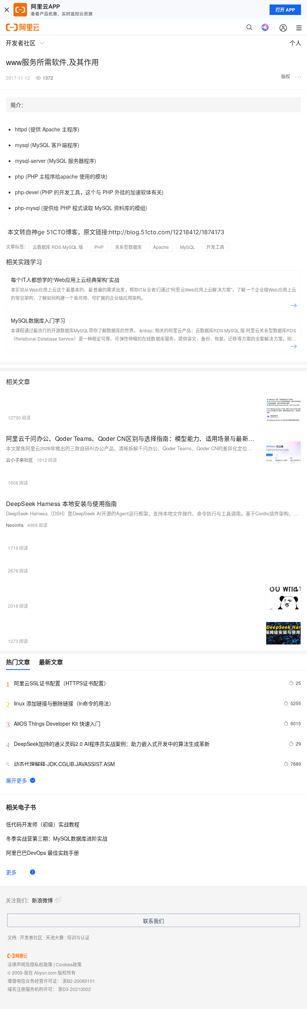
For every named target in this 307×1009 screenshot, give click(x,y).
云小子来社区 (19, 460)
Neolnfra (15, 525)
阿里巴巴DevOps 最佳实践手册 (42, 852)
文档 (11, 937)
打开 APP (285, 9)
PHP (99, 247)
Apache (161, 247)
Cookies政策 (69, 964)
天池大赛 (55, 937)
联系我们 (153, 920)
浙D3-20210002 (74, 989)
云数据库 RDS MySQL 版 (58, 247)
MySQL (187, 247)
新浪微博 (42, 900)
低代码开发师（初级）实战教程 (42, 824)
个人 (295, 43)
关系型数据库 (128, 247)
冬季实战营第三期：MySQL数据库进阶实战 (56, 838)
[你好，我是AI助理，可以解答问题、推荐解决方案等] (265, 27)
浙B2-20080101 (79, 981)
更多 (11, 872)
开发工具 (215, 247)
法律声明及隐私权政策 (29, 964)
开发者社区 (31, 937)
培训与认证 (78, 937)
